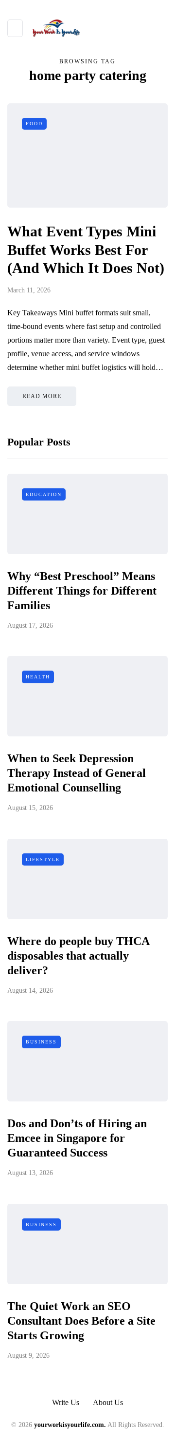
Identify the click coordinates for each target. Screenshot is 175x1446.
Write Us (65, 1402)
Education (44, 494)
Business (41, 1041)
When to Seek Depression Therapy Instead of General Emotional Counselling (76, 773)
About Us (108, 1402)
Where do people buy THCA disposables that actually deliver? (78, 956)
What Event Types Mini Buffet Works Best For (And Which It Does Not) (85, 249)
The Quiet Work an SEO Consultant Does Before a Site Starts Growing (81, 1321)
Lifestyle (43, 859)
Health (38, 676)
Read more (41, 396)
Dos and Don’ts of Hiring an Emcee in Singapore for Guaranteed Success (77, 1138)
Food (34, 123)
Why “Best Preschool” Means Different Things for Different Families (82, 591)
